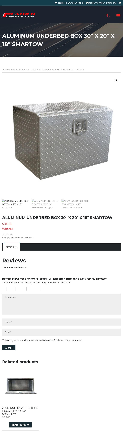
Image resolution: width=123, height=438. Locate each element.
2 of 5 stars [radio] (12, 289)
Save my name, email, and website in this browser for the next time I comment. (43, 340)
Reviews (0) (11, 247)
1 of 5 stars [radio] (4, 289)
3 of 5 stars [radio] (22, 289)
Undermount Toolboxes (29, 69)
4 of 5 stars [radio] (34, 289)
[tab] (11, 247)
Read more (19, 425)
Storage (13, 69)
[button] (116, 80)
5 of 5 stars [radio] (48, 289)
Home (5, 69)
